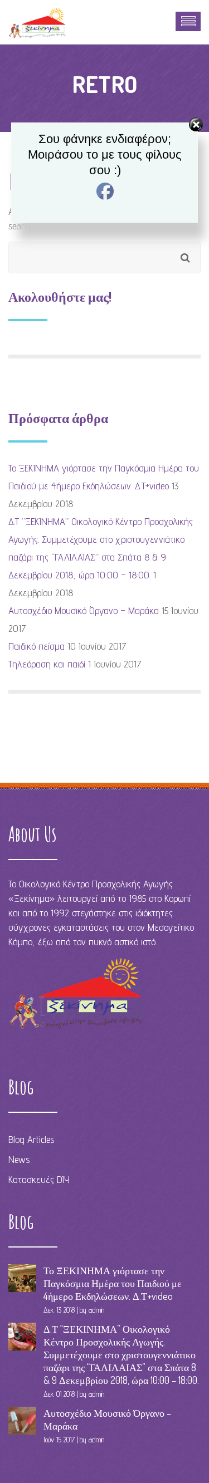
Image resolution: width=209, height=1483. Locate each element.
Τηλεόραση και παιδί (46, 664)
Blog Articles (31, 1139)
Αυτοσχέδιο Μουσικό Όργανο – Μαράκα (83, 610)
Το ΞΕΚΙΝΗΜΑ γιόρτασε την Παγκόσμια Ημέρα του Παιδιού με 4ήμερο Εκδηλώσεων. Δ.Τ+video (112, 1283)
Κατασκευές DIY (39, 1179)
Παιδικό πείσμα (36, 646)
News (19, 1159)
